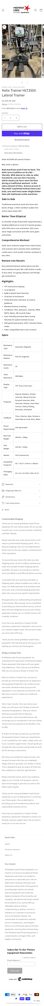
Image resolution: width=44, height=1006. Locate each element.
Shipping (4, 104)
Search (7, 844)
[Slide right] (27, 82)
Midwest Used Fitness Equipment (19, 1003)
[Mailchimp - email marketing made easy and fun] (20, 981)
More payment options (22, 139)
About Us (8, 855)
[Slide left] (16, 82)
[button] (3, 10)
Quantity (5, 113)
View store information (13, 152)
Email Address (14, 960)
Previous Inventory (12, 849)
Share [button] (7, 510)
